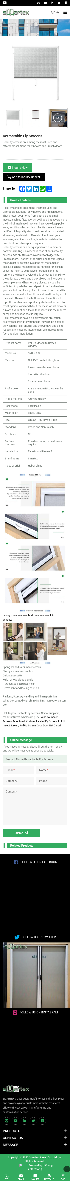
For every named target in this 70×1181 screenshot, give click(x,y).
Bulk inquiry (57, 12)
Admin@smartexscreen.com (5, 3)
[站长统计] (20, 1165)
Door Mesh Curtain (24, 721)
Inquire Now (20, 167)
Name (43, 770)
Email (21, 1179)
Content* (11, 791)
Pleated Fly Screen (46, 721)
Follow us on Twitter (39, 937)
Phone (43, 781)
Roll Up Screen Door (30, 725)
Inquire (35, 1179)
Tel (7, 1179)
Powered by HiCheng (41, 1165)
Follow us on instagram (39, 1012)
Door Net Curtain (52, 725)
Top (63, 1179)
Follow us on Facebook (39, 862)
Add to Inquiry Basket (26, 177)
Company (11, 781)
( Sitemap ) (35, 1169)
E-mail (10, 770)
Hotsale (49, 1179)
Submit (19, 833)
